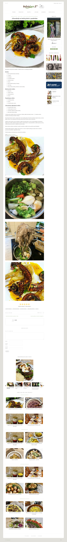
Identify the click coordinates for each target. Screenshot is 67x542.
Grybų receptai (24, 429)
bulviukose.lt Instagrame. (11, 134)
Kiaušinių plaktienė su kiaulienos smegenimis (37, 316)
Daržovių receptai (14, 16)
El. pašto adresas (6, 344)
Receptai (29, 12)
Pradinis (14, 12)
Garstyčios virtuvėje (55, 100)
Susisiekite (43, 12)
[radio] (20, 304)
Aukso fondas (20, 16)
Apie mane (36, 12)
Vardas (6, 341)
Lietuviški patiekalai (24, 464)
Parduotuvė (21, 12)
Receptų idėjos (52, 12)
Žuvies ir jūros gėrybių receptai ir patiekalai (30, 16)
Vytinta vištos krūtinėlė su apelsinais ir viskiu (12, 316)
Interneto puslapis (6, 348)
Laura (11, 312)
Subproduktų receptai (24, 498)
